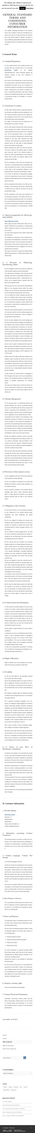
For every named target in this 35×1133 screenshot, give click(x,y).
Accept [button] (22, 8)
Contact (5, 1035)
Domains (16, 1087)
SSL (21, 1087)
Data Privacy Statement (9, 1049)
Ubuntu (25, 1087)
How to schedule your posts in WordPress (12, 1112)
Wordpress (13, 1090)
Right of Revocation (8, 1045)
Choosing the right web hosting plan (11, 1105)
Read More (29, 8)
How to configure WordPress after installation (13, 1115)
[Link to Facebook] (30, 1127)
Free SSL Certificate (7, 1101)
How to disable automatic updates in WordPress (14, 1108)
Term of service (7, 1042)
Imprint (5, 1038)
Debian (10, 1087)
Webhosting (6, 1090)
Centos (5, 1087)
